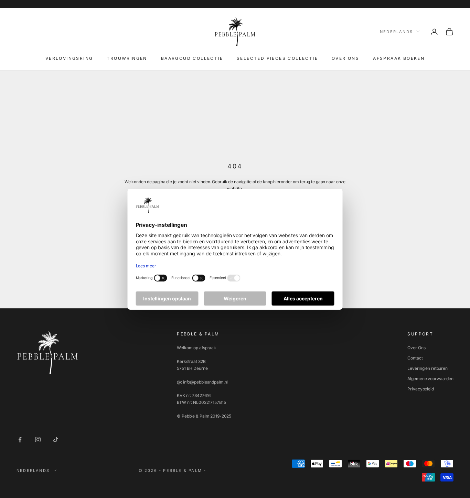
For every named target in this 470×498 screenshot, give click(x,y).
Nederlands (396, 31)
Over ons (345, 58)
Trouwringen (127, 58)
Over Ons (416, 347)
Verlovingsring (69, 58)
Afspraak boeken (399, 58)
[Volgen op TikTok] (55, 439)
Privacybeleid (420, 388)
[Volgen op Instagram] (37, 439)
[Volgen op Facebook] (20, 439)
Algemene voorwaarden (430, 378)
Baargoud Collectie (192, 58)
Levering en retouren (427, 368)
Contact (415, 358)
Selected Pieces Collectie (277, 58)
